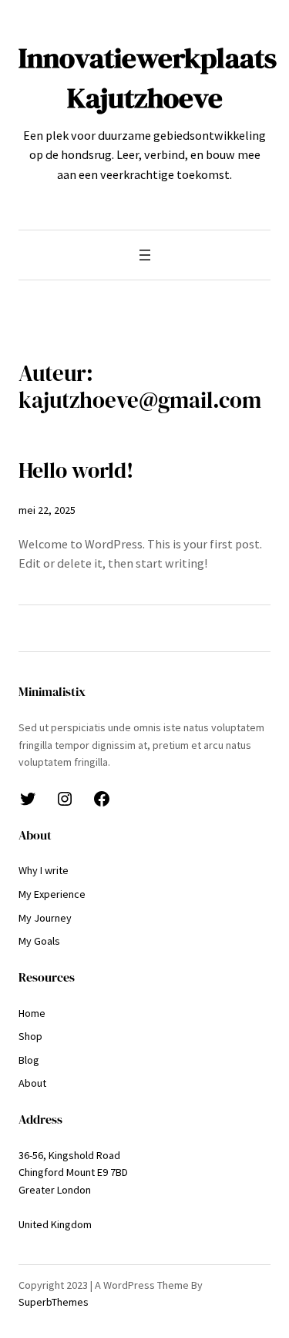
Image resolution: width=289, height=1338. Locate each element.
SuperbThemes (53, 1302)
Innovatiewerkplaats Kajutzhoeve (147, 77)
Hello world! (75, 470)
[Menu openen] (145, 255)
